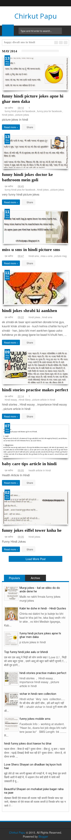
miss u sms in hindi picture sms (31, 249)
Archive (35, 578)
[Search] (66, 31)
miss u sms (46, 256)
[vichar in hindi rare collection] (11, 699)
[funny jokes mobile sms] (11, 724)
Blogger (43, 836)
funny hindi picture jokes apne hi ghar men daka (40, 635)
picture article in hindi (43, 399)
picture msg (60, 256)
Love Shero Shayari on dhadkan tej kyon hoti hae (33, 766)
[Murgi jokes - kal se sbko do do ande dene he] (11, 593)
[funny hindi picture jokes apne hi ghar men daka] (11, 638)
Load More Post (36, 559)
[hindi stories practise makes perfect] (11, 678)
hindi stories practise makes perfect (35, 389)
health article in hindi (40, 470)
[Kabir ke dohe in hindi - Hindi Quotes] (11, 613)
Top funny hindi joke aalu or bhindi (26, 652)
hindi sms (34, 256)
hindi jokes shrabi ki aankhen (29, 310)
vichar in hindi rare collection (38, 694)
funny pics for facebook (49, 111)
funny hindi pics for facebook (20, 111)
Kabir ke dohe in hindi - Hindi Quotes (43, 608)
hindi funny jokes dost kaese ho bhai (27, 743)
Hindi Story (25, 399)
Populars (14, 578)
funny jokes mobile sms (35, 719)
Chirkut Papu (35, 16)
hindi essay (11, 399)
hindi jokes (8, 114)
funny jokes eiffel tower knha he (32, 530)
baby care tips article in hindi (29, 463)
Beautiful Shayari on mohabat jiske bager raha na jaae (34, 790)
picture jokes (22, 114)
